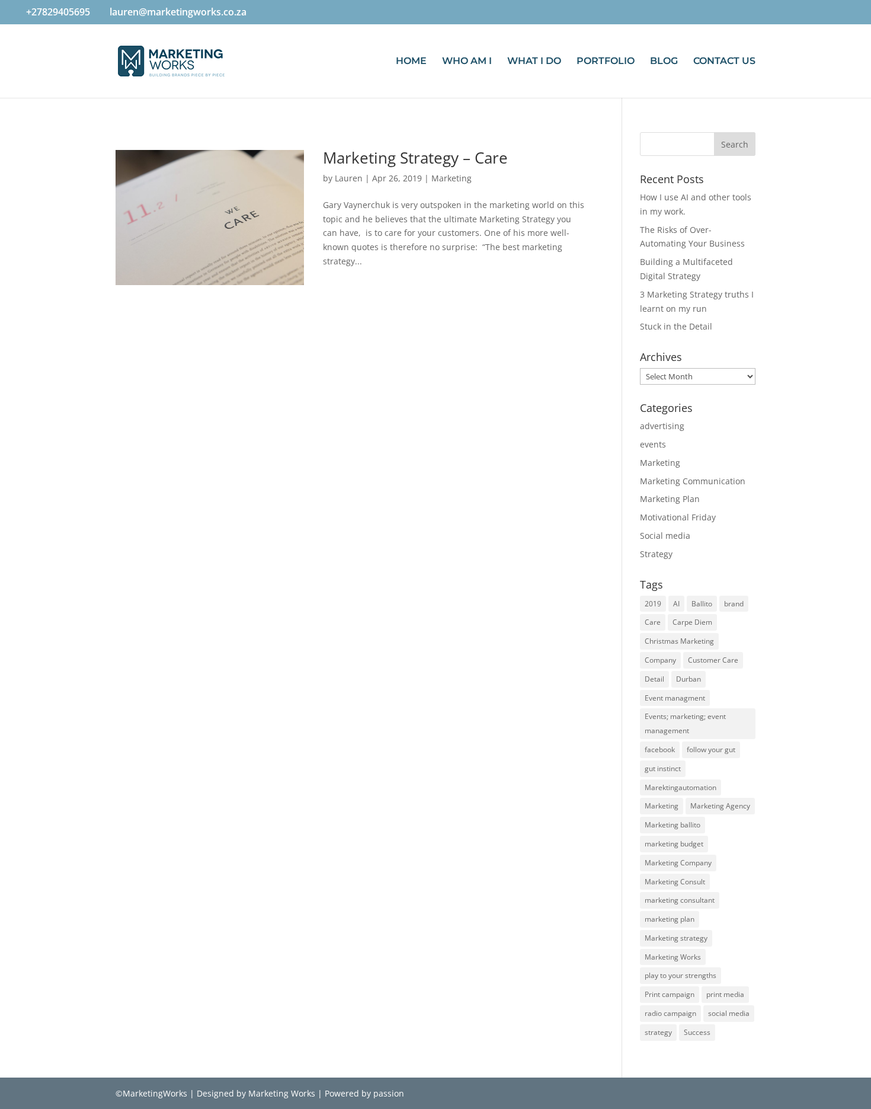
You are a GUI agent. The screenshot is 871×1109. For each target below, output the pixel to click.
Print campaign (669, 994)
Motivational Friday (678, 517)
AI (676, 604)
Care (653, 622)
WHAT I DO (534, 61)
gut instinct (663, 768)
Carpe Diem (692, 622)
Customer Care (713, 660)
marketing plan (669, 919)
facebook (660, 749)
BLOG (664, 61)
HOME (411, 61)
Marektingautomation (680, 787)
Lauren (349, 178)
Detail (654, 679)
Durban (688, 679)
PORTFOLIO (606, 61)
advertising (662, 426)
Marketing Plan (670, 498)
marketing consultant (680, 900)
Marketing (451, 178)
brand (734, 604)
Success (697, 1032)
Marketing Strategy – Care (415, 157)
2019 (653, 604)
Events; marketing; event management (685, 723)
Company (660, 660)
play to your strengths (680, 975)
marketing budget (674, 844)
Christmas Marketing (679, 641)
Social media (665, 535)
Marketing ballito (672, 825)
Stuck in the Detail (676, 326)
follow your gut (711, 749)
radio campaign (670, 1013)
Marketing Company (678, 863)
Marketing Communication (692, 481)
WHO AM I (467, 61)
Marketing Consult (675, 882)
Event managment (675, 698)
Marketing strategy (676, 938)
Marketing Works (673, 957)
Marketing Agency (720, 806)
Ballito (701, 604)
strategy (658, 1032)
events (653, 444)
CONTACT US (724, 61)
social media (729, 1013)
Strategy (656, 554)
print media (725, 994)
